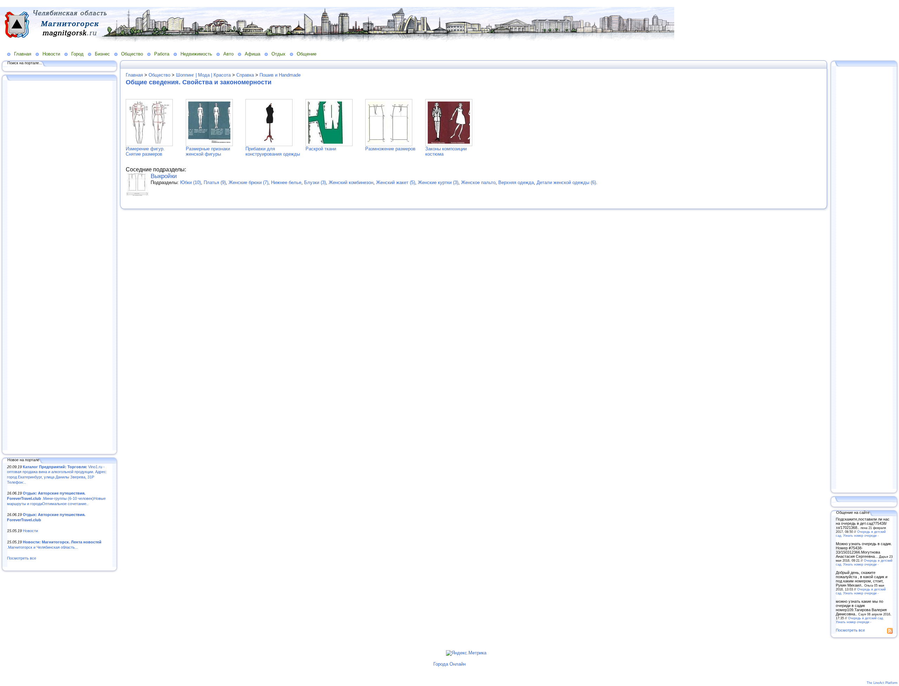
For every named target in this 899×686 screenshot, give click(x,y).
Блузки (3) (315, 182)
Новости (51, 54)
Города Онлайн (449, 664)
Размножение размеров (390, 148)
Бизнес (102, 54)
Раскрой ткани (321, 148)
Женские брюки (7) (248, 182)
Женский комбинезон (351, 182)
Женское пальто (478, 182)
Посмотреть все (21, 558)
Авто (228, 54)
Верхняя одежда (516, 182)
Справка (245, 75)
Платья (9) (215, 182)
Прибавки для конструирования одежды (272, 151)
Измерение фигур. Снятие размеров (145, 151)
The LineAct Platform (882, 683)
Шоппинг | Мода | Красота (203, 75)
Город (77, 54)
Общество (132, 54)
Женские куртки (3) (438, 182)
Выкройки (164, 176)
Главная (22, 54)
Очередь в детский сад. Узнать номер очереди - (861, 533)
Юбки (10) (190, 182)
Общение (306, 54)
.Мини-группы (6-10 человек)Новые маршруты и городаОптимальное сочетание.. (56, 498)
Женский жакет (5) (395, 182)
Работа (161, 54)
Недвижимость (196, 54)
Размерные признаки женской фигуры (208, 151)
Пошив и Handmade (280, 75)
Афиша (252, 54)
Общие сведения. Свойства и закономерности (198, 82)
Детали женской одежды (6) (566, 182)
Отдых (278, 54)
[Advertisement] (59, 265)
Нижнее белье (286, 182)
